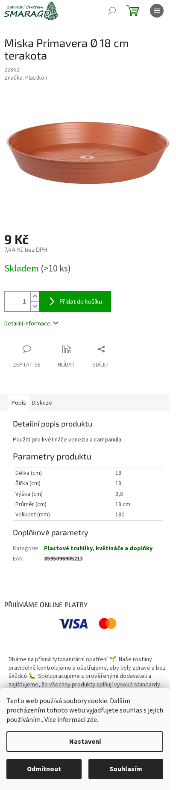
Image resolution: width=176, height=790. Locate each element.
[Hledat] (111, 10)
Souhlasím (125, 769)
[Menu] (156, 10)
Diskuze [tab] (42, 403)
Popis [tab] (19, 403)
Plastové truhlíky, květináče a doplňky (98, 548)
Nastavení (85, 741)
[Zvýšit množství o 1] (34, 296)
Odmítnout (44, 769)
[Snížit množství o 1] (34, 306)
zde (92, 719)
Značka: (25, 78)
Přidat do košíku (80, 301)
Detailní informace (27, 323)
